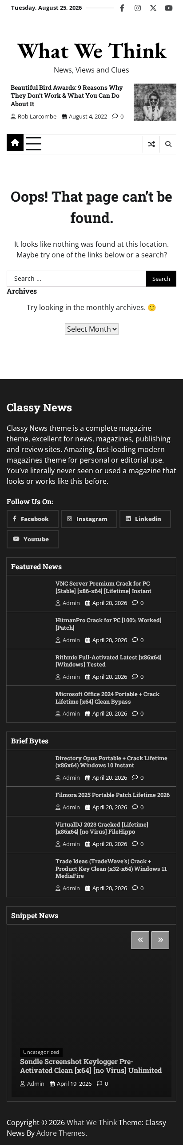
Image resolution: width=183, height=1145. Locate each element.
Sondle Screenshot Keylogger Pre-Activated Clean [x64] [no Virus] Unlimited (91, 1066)
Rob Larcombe (37, 116)
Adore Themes (60, 1133)
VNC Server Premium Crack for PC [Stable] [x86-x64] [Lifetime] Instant (103, 587)
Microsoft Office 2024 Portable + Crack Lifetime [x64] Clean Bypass (107, 697)
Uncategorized (41, 1052)
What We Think (92, 50)
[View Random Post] (151, 144)
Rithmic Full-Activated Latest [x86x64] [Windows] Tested (109, 661)
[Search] (167, 144)
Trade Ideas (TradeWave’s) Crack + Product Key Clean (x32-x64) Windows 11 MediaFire (111, 868)
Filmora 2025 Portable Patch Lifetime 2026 (113, 794)
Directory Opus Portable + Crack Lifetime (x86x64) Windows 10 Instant (111, 761)
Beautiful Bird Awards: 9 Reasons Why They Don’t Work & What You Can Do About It (67, 95)
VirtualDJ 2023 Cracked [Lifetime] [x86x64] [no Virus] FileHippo (102, 828)
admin (71, 603)
